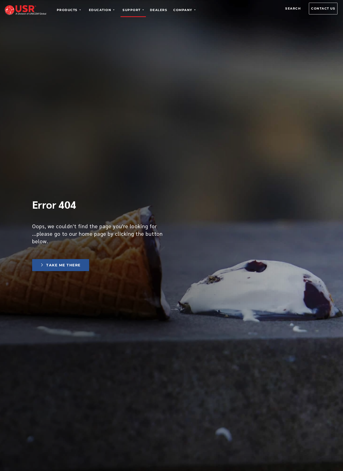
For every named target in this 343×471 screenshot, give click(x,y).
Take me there (63, 265)
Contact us (323, 8)
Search (293, 8)
